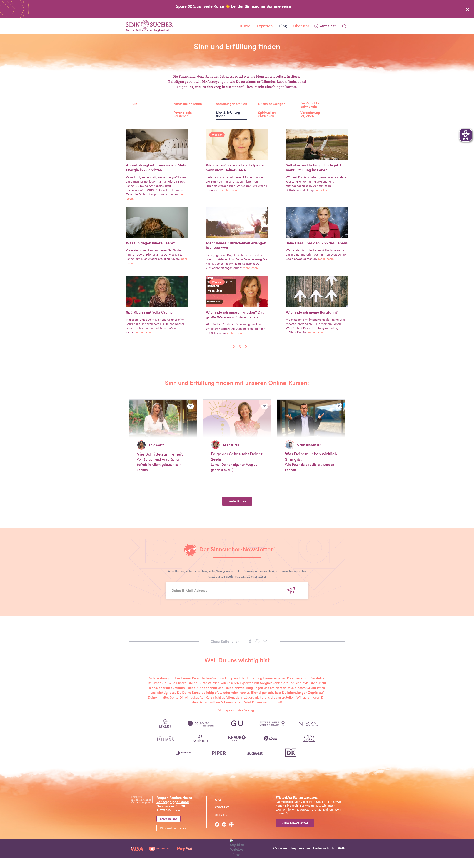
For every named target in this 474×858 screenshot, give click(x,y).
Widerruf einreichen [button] (173, 828)
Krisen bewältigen (271, 103)
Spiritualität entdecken (267, 114)
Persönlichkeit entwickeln (311, 105)
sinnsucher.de (159, 688)
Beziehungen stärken (231, 103)
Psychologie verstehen (183, 114)
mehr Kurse (237, 501)
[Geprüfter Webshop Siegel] (237, 848)
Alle (134, 103)
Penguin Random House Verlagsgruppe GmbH (174, 800)
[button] (250, 642)
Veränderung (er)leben (310, 114)
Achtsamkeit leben (188, 103)
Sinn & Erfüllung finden (228, 114)
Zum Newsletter (294, 823)
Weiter (291, 590)
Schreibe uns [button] (168, 819)
